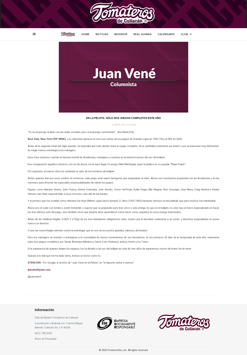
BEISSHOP (121, 34)
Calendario (166, 34)
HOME (85, 34)
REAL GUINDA (143, 34)
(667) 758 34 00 (43, 333)
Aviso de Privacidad (45, 338)
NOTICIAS (102, 34)
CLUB (184, 34)
